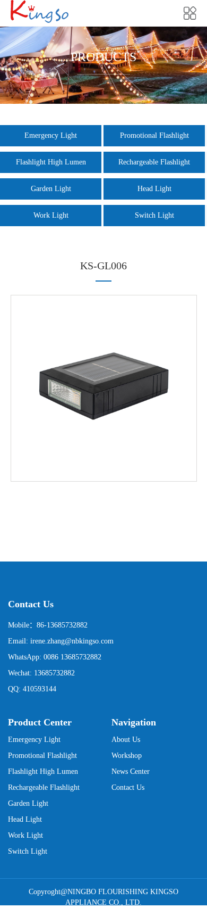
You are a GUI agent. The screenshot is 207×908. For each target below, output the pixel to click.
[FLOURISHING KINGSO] (40, 11)
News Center (130, 771)
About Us (125, 740)
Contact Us (127, 787)
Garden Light (51, 189)
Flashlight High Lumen (51, 162)
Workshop (126, 756)
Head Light (154, 189)
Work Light (50, 215)
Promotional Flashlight (154, 135)
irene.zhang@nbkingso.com (72, 641)
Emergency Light (50, 135)
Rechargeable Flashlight (154, 162)
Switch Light (154, 215)
